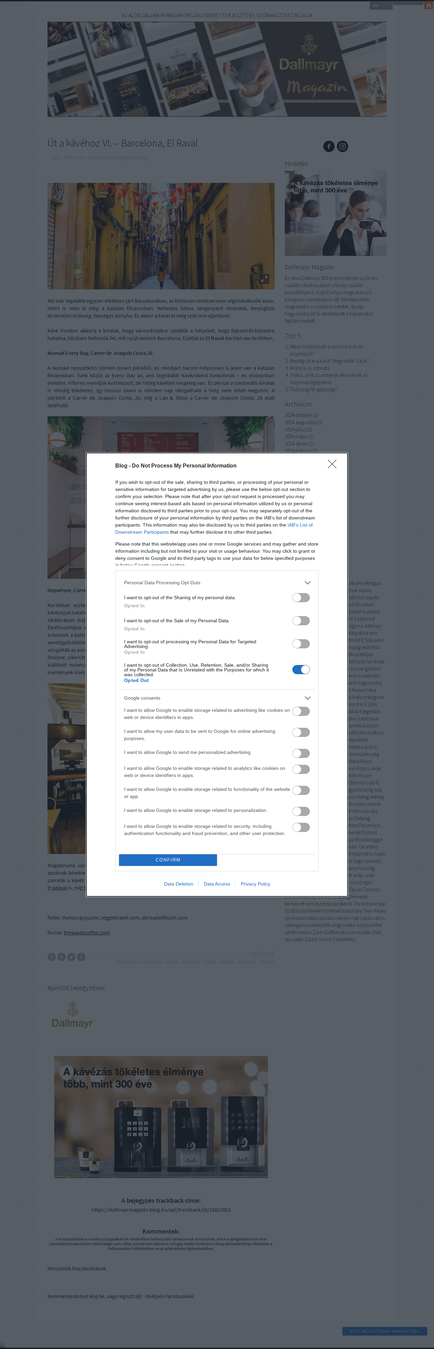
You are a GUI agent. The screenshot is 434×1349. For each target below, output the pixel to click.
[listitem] (217, 582)
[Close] (334, 466)
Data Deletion (178, 884)
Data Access (217, 884)
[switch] (301, 597)
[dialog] (217, 674)
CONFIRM (168, 859)
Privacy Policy (255, 884)
